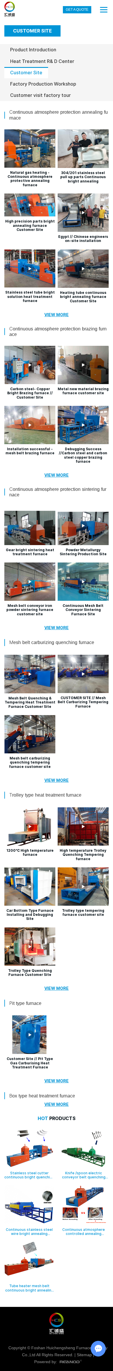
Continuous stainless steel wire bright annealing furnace (29, 1233)
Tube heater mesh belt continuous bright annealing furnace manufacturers (29, 1290)
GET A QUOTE (77, 10)
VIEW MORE (56, 314)
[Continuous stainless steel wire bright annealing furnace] (29, 1205)
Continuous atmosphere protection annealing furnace (58, 114)
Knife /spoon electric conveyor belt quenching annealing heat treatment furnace (83, 1179)
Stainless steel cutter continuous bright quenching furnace (29, 1177)
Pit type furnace (25, 1003)
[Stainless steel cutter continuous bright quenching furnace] (29, 1148)
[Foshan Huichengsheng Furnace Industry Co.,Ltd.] (9, 9)
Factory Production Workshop (43, 84)
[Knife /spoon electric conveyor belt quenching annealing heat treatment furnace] (84, 1148)
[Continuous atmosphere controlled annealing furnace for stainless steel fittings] (84, 1205)
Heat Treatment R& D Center (42, 61)
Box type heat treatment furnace (42, 1096)
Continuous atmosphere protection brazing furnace (58, 331)
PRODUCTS (57, 1118)
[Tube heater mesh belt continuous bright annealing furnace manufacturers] (29, 1261)
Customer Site (26, 72)
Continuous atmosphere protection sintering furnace (57, 492)
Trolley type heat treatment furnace (45, 795)
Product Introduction (33, 50)
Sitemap (84, 1354)
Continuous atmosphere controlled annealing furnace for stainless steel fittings (83, 1235)
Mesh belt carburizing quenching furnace (51, 642)
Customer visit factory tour (40, 95)
